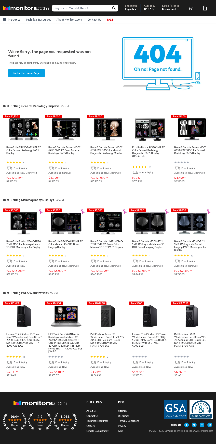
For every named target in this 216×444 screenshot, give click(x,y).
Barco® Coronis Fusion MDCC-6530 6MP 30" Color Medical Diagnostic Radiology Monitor (107, 150)
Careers (90, 425)
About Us (91, 410)
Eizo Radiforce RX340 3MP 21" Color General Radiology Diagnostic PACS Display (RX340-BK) (148, 151)
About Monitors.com (69, 19)
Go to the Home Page (26, 73)
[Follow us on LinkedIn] (209, 425)
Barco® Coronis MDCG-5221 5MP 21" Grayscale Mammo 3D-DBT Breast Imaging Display (149, 244)
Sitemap (122, 410)
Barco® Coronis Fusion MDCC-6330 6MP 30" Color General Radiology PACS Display (191, 150)
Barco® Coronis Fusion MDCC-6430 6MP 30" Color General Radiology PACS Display (65, 150)
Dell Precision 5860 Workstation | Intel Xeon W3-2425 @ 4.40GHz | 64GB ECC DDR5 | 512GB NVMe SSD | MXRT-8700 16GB (190, 340)
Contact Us (94, 19)
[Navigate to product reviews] (192, 163)
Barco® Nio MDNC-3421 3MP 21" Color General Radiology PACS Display (23, 150)
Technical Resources (38, 19)
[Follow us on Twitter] (194, 425)
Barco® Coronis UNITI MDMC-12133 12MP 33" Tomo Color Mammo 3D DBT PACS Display (106, 244)
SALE (110, 19)
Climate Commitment (97, 430)
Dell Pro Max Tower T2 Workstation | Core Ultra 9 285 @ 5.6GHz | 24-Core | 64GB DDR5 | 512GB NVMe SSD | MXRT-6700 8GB (107, 340)
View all (65, 106)
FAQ (120, 430)
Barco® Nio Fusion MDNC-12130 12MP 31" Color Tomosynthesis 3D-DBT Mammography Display (23, 244)
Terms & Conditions (128, 420)
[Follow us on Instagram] (202, 425)
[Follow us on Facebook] (186, 425)
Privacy (122, 425)
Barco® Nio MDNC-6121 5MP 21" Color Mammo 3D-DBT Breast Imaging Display (65, 244)
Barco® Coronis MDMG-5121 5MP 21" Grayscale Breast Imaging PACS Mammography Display (190, 245)
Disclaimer (123, 415)
